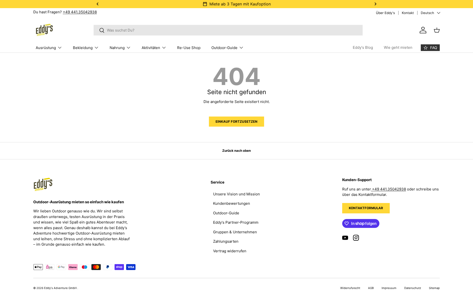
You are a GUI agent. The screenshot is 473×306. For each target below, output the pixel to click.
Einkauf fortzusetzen (236, 121)
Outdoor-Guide (224, 47)
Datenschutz (412, 288)
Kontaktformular (366, 208)
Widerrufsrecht (350, 288)
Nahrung (117, 47)
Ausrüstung (46, 47)
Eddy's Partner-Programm (235, 222)
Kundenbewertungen (231, 203)
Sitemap (434, 288)
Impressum (389, 288)
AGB (371, 288)
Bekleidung (83, 47)
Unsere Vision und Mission (236, 194)
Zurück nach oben (236, 151)
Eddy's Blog (363, 47)
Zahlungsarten (225, 241)
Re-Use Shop (189, 47)
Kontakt (408, 13)
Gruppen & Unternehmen (235, 232)
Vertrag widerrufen (229, 251)
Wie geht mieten (398, 47)
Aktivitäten (151, 47)
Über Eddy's (385, 13)
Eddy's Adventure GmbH (60, 288)
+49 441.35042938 (80, 12)
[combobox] (228, 30)
